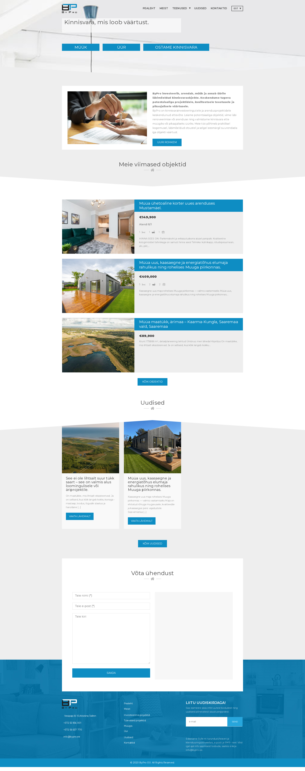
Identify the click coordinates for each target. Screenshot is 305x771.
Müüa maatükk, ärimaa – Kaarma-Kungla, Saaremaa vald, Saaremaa (188, 324)
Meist (164, 8)
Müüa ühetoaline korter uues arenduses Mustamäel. (177, 205)
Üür (126, 731)
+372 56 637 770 (73, 729)
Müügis (128, 725)
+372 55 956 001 (72, 722)
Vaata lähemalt (79, 516)
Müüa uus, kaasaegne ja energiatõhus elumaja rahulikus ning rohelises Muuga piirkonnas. (183, 264)
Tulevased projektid (135, 720)
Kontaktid (219, 8)
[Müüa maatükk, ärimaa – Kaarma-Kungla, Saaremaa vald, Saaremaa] (98, 345)
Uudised (200, 8)
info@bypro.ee (72, 736)
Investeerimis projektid (137, 715)
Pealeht (149, 8)
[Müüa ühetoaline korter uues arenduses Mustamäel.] (98, 227)
